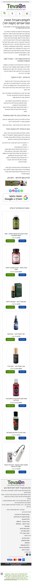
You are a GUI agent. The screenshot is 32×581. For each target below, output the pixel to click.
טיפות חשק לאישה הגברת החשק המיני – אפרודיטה (16, 399)
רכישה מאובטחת (25, 545)
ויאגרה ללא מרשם (23, 135)
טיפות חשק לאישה (24, 528)
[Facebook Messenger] (10, 191)
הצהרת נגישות (25, 550)
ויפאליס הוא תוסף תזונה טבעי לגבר (16, 133)
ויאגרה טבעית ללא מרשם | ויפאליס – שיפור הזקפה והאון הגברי (16, 234)
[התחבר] (12, 13)
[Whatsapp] (22, 191)
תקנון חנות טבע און (24, 547)
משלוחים (27, 543)
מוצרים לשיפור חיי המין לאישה (21, 517)
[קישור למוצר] (16, 222)
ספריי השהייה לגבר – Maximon (16, 334)
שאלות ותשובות (25, 540)
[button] (27, 13)
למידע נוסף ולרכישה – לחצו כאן (18, 177)
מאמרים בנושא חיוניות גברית (18, 27)
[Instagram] (13, 191)
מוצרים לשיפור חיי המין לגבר (21, 514)
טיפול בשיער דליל (24, 533)
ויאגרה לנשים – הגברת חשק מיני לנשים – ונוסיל (16, 268)
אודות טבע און (25, 538)
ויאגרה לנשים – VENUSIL (22, 524)
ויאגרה (28, 53)
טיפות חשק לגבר (25, 531)
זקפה (27, 38)
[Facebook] (16, 191)
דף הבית (28, 27)
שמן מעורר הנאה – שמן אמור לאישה (16, 302)
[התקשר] (19, 13)
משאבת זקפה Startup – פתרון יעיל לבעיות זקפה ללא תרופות (16, 465)
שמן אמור (26, 526)
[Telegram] (19, 191)
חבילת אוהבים (25, 519)
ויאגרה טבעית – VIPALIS (22, 521)
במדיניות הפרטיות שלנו (10, 579)
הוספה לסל (22, 241)
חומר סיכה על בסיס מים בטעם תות (16, 432)
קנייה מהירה (10, 241)
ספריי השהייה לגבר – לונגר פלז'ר (16, 366)
